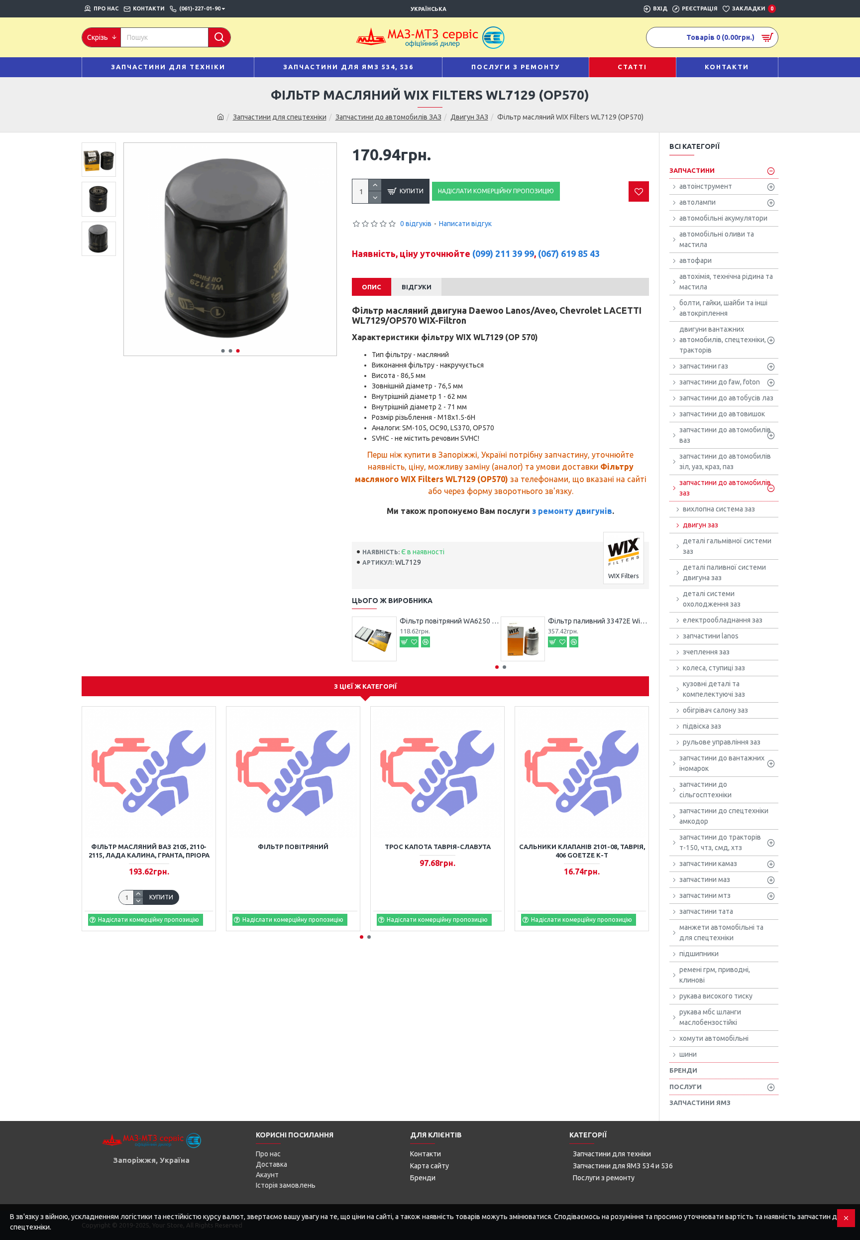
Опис (371, 286)
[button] (222, 351)
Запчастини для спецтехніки (279, 117)
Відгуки (416, 286)
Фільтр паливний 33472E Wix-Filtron (598, 621)
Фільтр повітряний (293, 846)
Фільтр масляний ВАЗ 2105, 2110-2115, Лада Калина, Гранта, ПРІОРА (149, 851)
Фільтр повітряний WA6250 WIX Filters (450, 621)
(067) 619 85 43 (569, 253)
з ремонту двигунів (572, 510)
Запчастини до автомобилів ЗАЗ (388, 117)
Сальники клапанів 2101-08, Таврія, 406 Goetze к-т (582, 851)
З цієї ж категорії (365, 686)
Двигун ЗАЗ (469, 117)
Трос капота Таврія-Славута (438, 846)
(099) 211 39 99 (503, 253)
